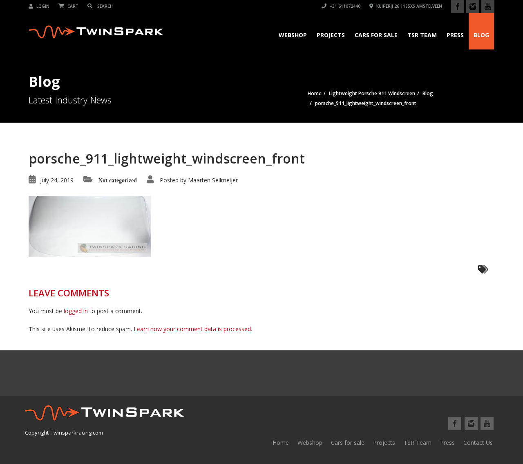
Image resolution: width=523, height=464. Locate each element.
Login (42, 6)
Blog (481, 35)
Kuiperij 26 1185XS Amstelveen (408, 6)
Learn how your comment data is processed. (193, 329)
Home (281, 442)
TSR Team (422, 35)
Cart (72, 6)
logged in (76, 311)
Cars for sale (347, 442)
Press (455, 35)
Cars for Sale (376, 35)
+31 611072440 (344, 6)
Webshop (293, 35)
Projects (331, 35)
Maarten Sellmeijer (213, 180)
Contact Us (478, 442)
